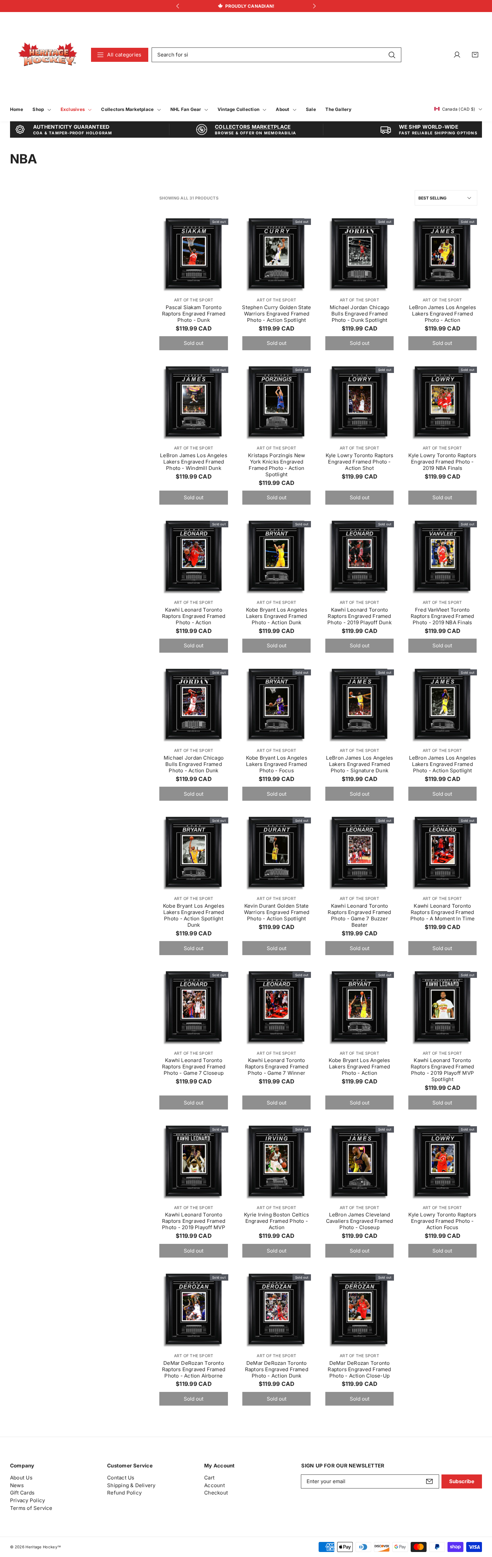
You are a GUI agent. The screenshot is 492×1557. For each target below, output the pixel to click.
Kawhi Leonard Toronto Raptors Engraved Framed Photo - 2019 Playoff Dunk (359, 616)
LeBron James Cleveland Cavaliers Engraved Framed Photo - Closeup (359, 1220)
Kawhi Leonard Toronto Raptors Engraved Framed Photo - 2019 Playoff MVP (193, 1220)
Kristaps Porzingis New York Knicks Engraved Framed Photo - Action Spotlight (276, 465)
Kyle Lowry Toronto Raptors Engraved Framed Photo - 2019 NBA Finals (442, 461)
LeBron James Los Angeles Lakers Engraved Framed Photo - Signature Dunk (359, 764)
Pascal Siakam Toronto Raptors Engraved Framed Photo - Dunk (193, 313)
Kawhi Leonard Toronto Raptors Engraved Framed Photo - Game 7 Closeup (193, 1066)
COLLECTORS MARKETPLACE (253, 127)
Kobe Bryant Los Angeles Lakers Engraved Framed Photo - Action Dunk (276, 616)
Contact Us (120, 1477)
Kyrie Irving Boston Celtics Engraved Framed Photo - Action (276, 1220)
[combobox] (276, 55)
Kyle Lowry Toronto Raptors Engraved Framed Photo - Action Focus (442, 1220)
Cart (209, 1477)
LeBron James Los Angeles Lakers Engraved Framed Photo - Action (442, 313)
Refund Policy (124, 1492)
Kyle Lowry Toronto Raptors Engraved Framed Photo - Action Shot (360, 461)
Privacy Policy (27, 1500)
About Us (21, 1477)
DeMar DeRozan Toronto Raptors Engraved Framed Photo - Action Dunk (276, 1369)
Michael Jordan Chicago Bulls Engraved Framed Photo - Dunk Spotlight (360, 313)
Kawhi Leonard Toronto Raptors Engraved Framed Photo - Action (193, 616)
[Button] (177, 6)
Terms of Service (31, 1508)
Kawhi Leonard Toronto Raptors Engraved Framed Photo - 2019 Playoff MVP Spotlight (442, 1069)
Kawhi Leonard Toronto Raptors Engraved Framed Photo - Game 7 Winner (276, 1066)
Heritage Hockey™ (43, 1547)
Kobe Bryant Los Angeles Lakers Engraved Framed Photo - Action (359, 1066)
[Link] (47, 54)
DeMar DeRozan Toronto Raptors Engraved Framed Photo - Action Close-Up (359, 1369)
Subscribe (461, 1481)
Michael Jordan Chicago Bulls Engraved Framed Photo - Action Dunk (194, 764)
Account (214, 1485)
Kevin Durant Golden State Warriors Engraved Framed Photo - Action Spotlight (276, 912)
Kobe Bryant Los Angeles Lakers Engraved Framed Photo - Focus (276, 764)
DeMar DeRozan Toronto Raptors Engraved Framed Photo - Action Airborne (193, 1369)
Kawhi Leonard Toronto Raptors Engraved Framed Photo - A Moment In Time (442, 912)
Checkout (216, 1492)
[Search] (391, 54)
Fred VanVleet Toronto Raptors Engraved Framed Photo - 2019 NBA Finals (442, 616)
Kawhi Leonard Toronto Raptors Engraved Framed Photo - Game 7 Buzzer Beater (359, 915)
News (17, 1485)
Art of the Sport (194, 299)
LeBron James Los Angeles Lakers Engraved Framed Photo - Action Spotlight (442, 764)
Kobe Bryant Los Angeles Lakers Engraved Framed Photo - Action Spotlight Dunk (193, 915)
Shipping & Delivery (131, 1485)
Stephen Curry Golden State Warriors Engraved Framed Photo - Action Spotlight (276, 313)
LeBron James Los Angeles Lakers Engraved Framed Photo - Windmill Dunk (193, 461)
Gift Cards (22, 1492)
